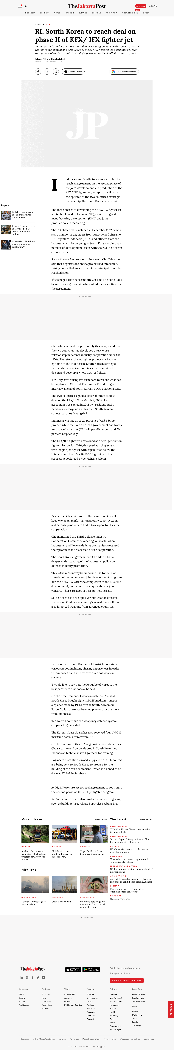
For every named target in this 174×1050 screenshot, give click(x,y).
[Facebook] (32, 977)
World (57, 13)
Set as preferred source (126, 71)
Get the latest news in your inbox (125, 968)
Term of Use (148, 1038)
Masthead (24, 1038)
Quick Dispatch (138, 994)
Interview (91, 1015)
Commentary (92, 998)
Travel (134, 1018)
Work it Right (115, 1029)
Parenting (114, 1015)
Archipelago (24, 1005)
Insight (90, 1001)
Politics (22, 994)
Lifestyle (113, 994)
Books (112, 1022)
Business (44, 13)
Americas (68, 998)
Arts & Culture (116, 1001)
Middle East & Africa (73, 1005)
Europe (67, 1001)
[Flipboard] (43, 977)
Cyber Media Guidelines (44, 1038)
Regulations (47, 1005)
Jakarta (22, 998)
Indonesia (30, 13)
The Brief (91, 1008)
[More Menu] (20, 6)
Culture (113, 989)
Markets (45, 1008)
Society (22, 1001)
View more (100, 819)
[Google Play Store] (91, 969)
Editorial (90, 994)
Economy (46, 994)
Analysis (90, 1005)
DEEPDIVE (96, 13)
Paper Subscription (91, 1038)
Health (112, 1012)
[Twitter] (38, 977)
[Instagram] (27, 977)
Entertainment (116, 998)
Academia (91, 1012)
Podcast (90, 1019)
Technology (114, 1005)
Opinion (90, 989)
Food (112, 1019)
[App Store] (73, 969)
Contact (62, 1038)
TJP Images (137, 1025)
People (113, 1008)
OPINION (70, 13)
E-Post (146, 13)
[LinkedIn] (21, 977)
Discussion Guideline (130, 1038)
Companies (46, 1001)
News (38, 24)
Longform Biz (138, 998)
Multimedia (137, 1015)
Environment (115, 1026)
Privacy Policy (110, 1038)
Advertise (74, 1038)
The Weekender (130, 13)
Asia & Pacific (70, 994)
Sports (135, 1022)
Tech (44, 998)
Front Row (111, 13)
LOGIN (153, 6)
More (134, 1006)
